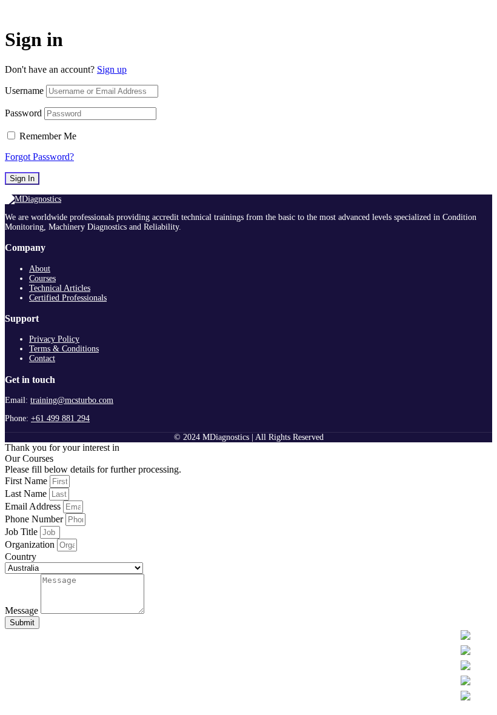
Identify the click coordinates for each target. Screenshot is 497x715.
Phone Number (35, 519)
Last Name (27, 493)
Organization (31, 544)
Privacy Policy (54, 339)
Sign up (112, 69)
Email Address (34, 506)
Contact (42, 358)
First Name (27, 481)
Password (23, 113)
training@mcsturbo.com (71, 400)
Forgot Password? (39, 156)
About (39, 268)
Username (24, 90)
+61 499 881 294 (60, 418)
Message (23, 610)
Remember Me (47, 136)
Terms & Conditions (64, 348)
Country (20, 556)
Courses (42, 278)
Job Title (22, 532)
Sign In (22, 178)
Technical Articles (59, 288)
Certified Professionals (68, 297)
